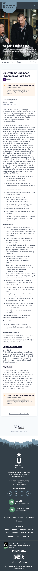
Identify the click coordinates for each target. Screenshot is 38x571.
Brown (7, 529)
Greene (7, 533)
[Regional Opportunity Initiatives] (8, 4)
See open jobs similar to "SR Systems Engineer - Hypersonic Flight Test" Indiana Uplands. (19, 91)
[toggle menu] (34, 5)
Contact (20, 517)
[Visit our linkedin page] (28, 493)
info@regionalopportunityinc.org (19, 481)
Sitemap (19, 521)
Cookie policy (23, 431)
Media (14, 517)
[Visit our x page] (22, 493)
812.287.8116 (19, 483)
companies (5, 62)
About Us (7, 517)
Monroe (30, 533)
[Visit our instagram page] (16, 493)
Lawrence (15, 533)
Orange (11, 536)
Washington (25, 536)
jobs (12, 62)
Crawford (15, 529)
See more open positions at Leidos (19, 414)
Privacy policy (14, 431)
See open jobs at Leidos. (14, 87)
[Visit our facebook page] (10, 493)
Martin (23, 533)
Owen (17, 536)
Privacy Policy (29, 517)
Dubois (30, 529)
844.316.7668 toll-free (19, 485)
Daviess (23, 529)
